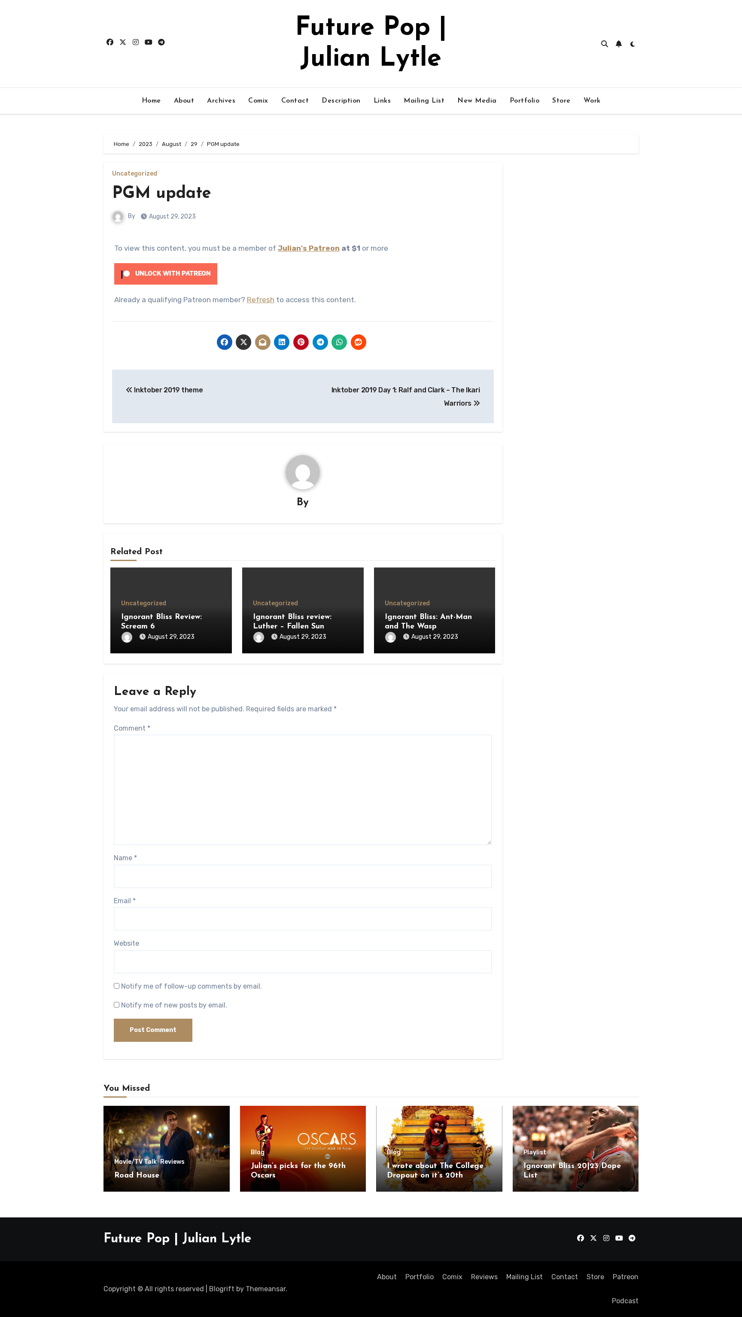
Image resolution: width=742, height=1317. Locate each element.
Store (561, 100)
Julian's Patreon (309, 248)
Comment (132, 728)
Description (341, 100)
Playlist (534, 1153)
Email (125, 901)
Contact (295, 100)
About (184, 100)
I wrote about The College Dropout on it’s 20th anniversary (435, 1175)
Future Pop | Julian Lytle (177, 1239)
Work (592, 100)
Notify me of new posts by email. (174, 1005)
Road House (136, 1176)
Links (382, 100)
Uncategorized (134, 174)
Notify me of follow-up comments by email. (191, 986)
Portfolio (525, 100)
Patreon (626, 1277)
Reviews (172, 1162)
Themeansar (266, 1289)
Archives (221, 100)
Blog (258, 1153)
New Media (477, 100)
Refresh (260, 299)
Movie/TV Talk (135, 1162)
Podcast (625, 1301)
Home (151, 100)
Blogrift (221, 1289)
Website (126, 943)
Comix (258, 100)
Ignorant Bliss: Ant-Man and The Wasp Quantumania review (428, 626)
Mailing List (424, 100)
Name (125, 858)
